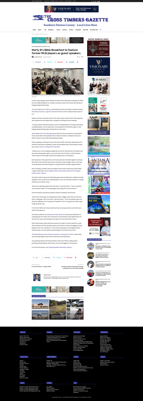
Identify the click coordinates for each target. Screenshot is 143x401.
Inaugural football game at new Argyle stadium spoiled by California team (103, 274)
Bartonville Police (105, 337)
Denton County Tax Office (80, 346)
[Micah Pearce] (33, 57)
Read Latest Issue (25, 337)
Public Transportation (79, 347)
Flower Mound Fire (105, 344)
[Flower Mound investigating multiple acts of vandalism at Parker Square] (75, 309)
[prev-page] (33, 322)
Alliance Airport (104, 365)
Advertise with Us (25, 340)
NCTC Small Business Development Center (56, 341)
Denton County (24, 378)
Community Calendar (79, 336)
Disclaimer (23, 343)
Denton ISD (76, 362)
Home (33, 34)
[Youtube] (99, 1)
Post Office (76, 344)
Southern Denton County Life (41, 34)
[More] (77, 62)
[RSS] (95, 1)
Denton (22, 365)
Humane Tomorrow (78, 389)
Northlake (22, 375)
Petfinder (75, 392)
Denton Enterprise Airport (107, 362)
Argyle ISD (76, 360)
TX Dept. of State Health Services (55, 365)
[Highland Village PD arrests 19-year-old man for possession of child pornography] (90, 282)
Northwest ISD (77, 365)
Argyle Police (104, 336)
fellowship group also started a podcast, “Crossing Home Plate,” (54, 234)
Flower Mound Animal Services (82, 388)
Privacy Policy (24, 344)
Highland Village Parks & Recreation (83, 343)
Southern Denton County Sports (103, 271)
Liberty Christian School (80, 366)
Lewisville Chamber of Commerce (56, 337)
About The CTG (24, 336)
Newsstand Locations (26, 339)
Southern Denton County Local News (40, 313)
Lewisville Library (78, 340)
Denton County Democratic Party (29, 386)
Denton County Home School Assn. (83, 367)
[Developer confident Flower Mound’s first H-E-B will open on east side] (40, 309)
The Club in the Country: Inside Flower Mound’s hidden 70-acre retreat (57, 316)
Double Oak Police (105, 340)
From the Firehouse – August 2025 (41, 266)
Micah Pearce (38, 56)
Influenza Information (52, 363)
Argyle (21, 360)
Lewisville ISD (77, 363)
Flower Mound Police (106, 346)
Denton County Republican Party (29, 389)
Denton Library (77, 337)
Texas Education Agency (80, 370)
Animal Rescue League (79, 386)
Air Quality (49, 386)
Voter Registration (78, 350)
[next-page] (35, 322)
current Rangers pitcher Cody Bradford (56, 171)
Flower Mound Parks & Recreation (82, 341)
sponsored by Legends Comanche (46, 111)
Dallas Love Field (105, 360)
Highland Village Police (106, 349)
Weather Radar (50, 391)
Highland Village (24, 369)
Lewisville (22, 372)
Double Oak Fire (104, 341)
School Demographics (79, 369)
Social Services (77, 349)
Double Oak (23, 366)
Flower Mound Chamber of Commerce (57, 336)
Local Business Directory (53, 339)
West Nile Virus (50, 366)
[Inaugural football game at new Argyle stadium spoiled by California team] (90, 273)
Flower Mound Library (79, 339)
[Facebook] (91, 1)
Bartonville (23, 362)
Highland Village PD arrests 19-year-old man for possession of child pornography (103, 283)
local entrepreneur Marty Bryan (52, 214)
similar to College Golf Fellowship (49, 147)
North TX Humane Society (80, 391)
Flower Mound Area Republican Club (30, 391)
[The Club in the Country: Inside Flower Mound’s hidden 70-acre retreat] (57, 309)
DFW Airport (103, 363)
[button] (101, 30)
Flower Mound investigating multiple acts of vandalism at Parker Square (75, 316)
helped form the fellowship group (45, 133)
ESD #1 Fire (103, 343)
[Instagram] (93, 1)
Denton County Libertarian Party (29, 388)
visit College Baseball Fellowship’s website (59, 247)
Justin (21, 373)
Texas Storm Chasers (52, 389)
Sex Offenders (104, 351)
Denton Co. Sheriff (105, 339)
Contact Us (23, 341)
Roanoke (22, 376)
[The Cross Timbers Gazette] (71, 20)
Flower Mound (24, 367)
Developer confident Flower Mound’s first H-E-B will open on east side (40, 316)
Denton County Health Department (56, 362)
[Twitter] (97, 1)
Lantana (22, 370)
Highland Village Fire (106, 347)
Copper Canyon (24, 363)
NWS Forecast (50, 388)
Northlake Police (104, 350)
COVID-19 (49, 360)
